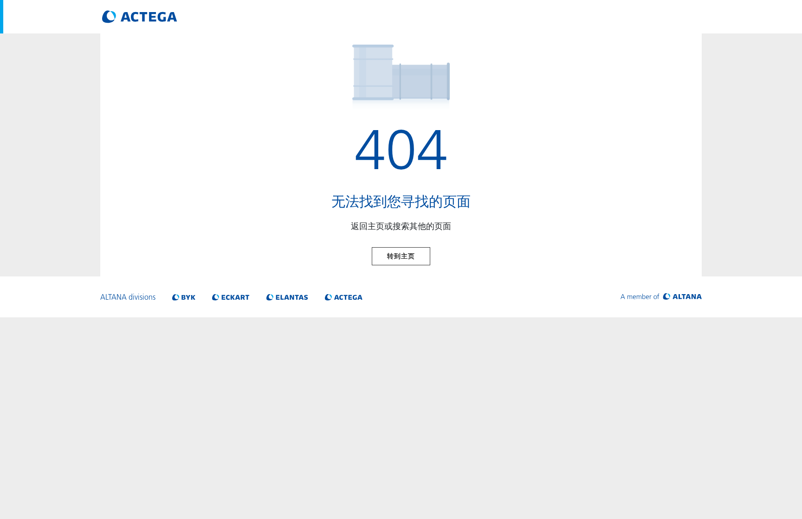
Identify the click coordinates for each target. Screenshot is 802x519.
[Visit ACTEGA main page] (139, 16)
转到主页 (401, 256)
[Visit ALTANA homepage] (661, 296)
